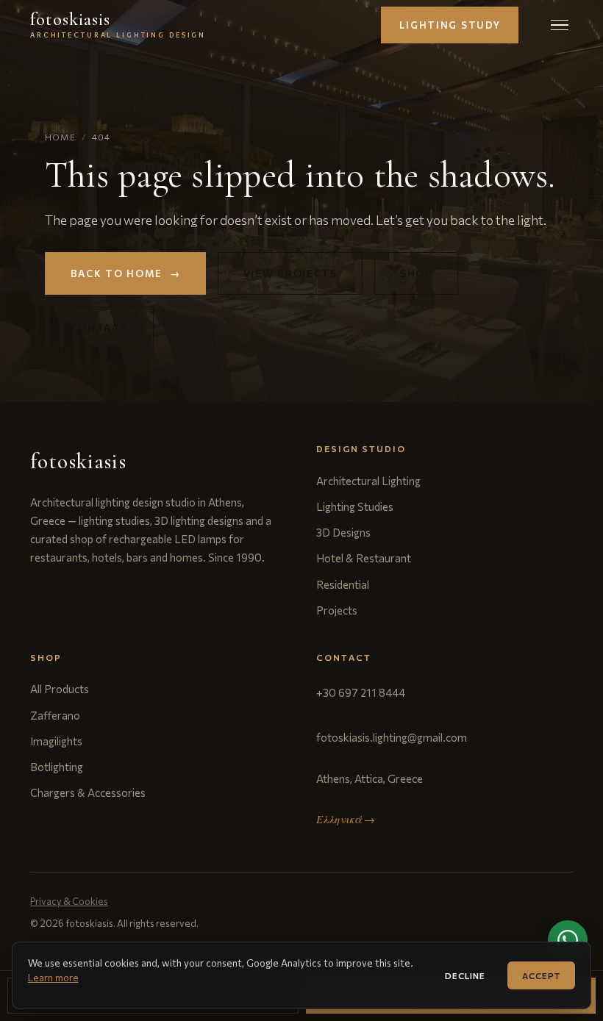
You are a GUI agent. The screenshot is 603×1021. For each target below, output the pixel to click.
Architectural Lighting (368, 480)
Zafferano (55, 715)
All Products (59, 688)
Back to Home (126, 273)
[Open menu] (559, 25)
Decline (465, 975)
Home (60, 137)
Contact (100, 328)
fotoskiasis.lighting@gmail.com (391, 737)
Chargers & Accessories (88, 792)
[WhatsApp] (568, 940)
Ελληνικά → (345, 819)
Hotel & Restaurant (363, 558)
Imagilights (56, 741)
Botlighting (56, 766)
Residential (342, 584)
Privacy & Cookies (69, 901)
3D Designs (343, 532)
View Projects (290, 273)
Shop (416, 273)
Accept (541, 975)
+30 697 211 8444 (360, 692)
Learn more (53, 978)
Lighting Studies (354, 506)
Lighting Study (450, 25)
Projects (336, 610)
